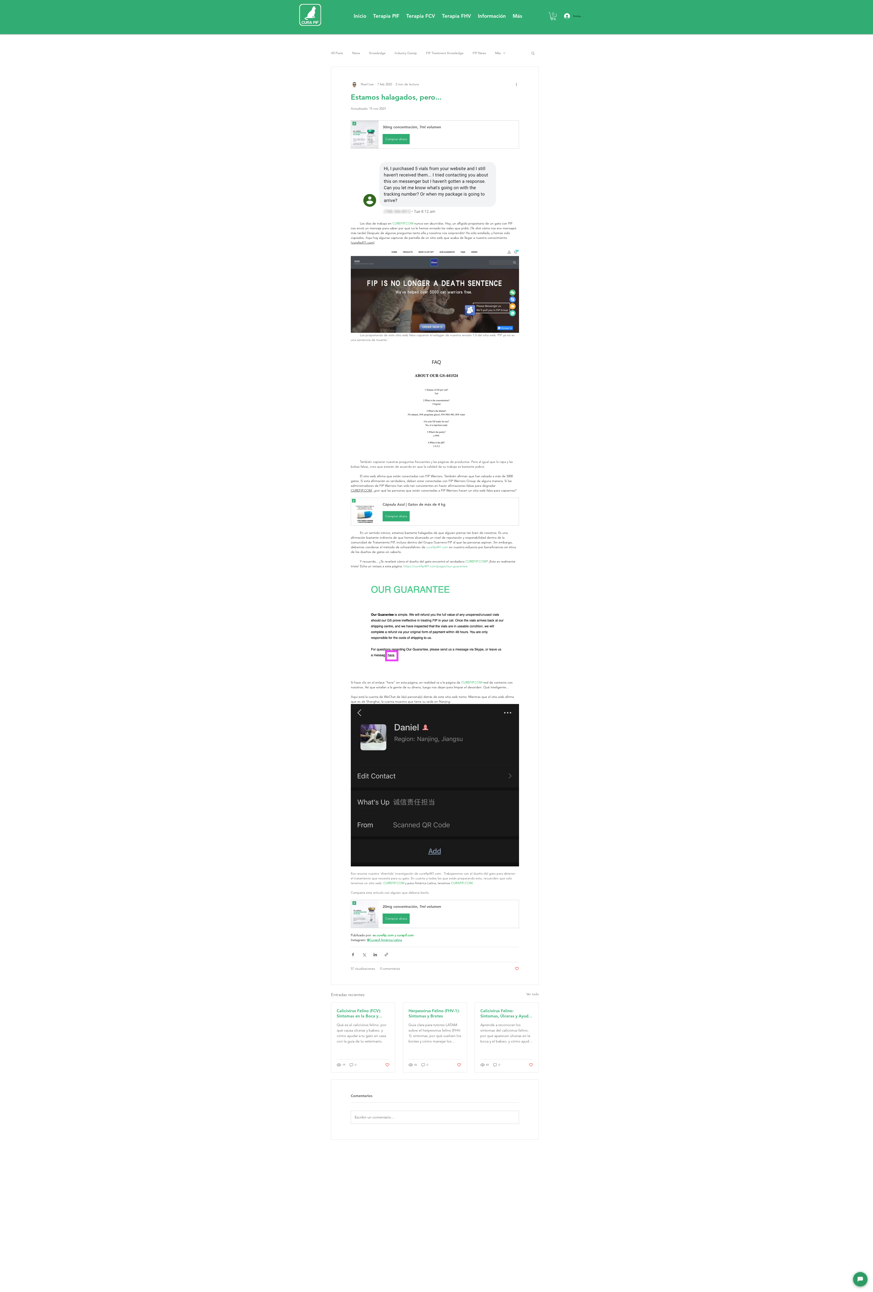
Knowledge (377, 53)
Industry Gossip (406, 53)
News (356, 53)
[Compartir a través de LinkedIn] (375, 954)
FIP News (479, 53)
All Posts (337, 53)
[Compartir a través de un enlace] (386, 954)
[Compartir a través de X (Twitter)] (364, 954)
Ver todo (533, 994)
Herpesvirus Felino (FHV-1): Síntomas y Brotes (434, 1013)
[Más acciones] (516, 84)
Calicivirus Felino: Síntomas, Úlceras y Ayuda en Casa (505, 1013)
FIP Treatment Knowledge (445, 53)
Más (498, 53)
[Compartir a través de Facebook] (353, 954)
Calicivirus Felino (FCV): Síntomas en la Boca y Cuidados (359, 1013)
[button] (386, 16)
